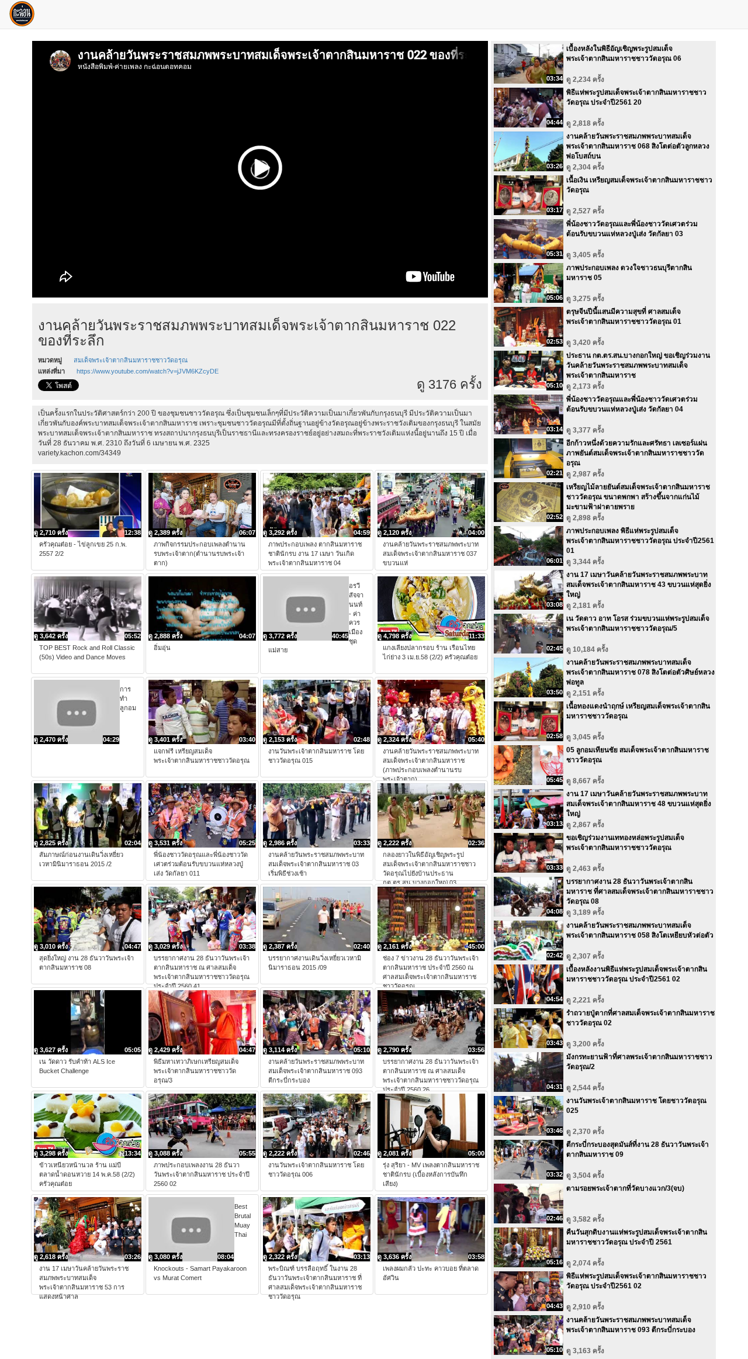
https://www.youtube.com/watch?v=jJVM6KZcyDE (148, 371)
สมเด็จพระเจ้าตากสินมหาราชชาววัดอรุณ (131, 360)
